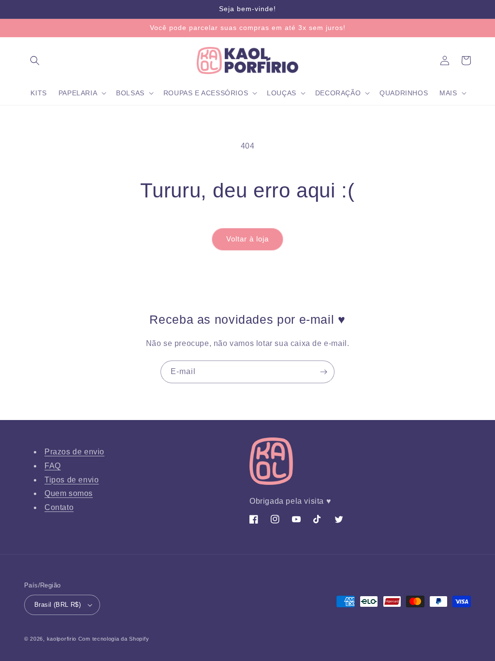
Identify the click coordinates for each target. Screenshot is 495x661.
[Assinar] (323, 372)
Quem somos (68, 493)
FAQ (52, 466)
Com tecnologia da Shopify (113, 639)
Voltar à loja (247, 239)
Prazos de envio (74, 452)
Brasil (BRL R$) (57, 604)
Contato (58, 507)
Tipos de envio (71, 480)
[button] (34, 60)
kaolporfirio (61, 639)
